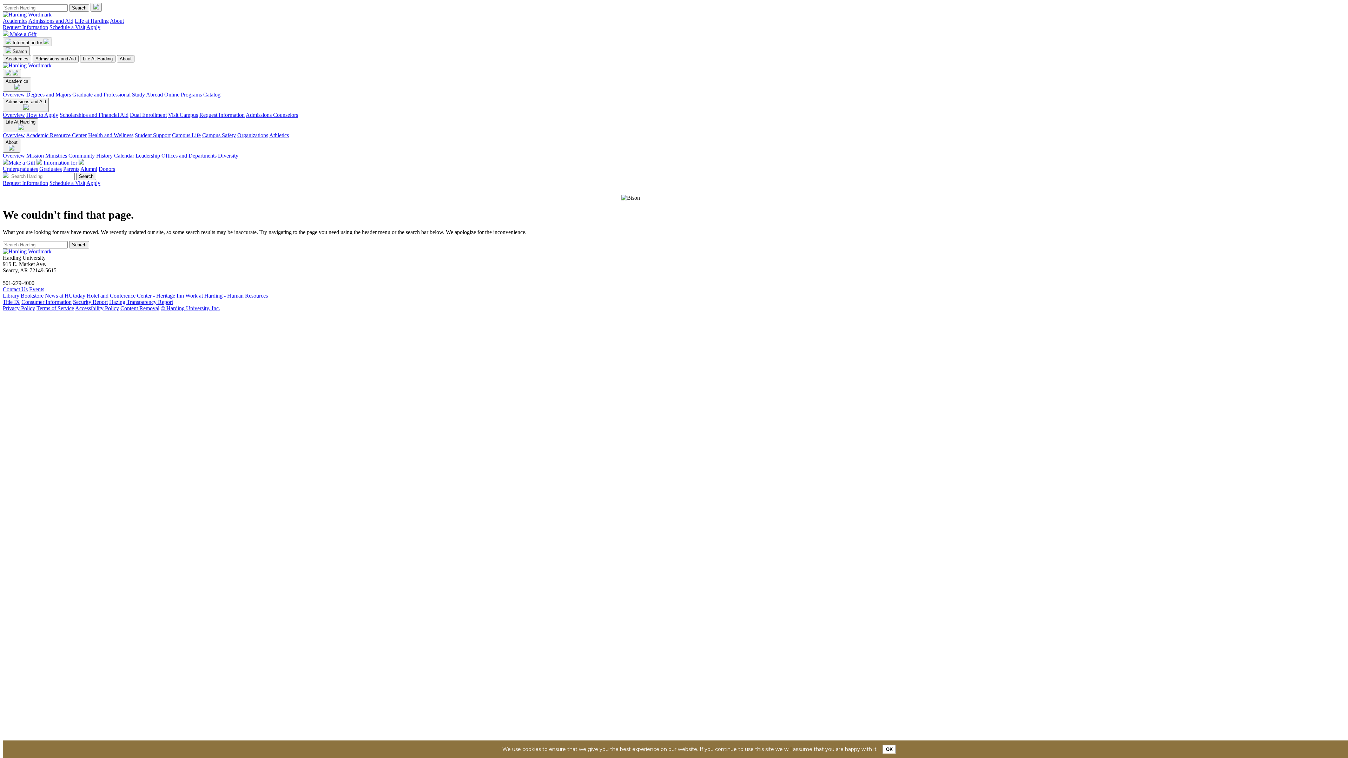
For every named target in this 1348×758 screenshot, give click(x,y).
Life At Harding (98, 58)
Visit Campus (183, 115)
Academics (15, 21)
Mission (35, 156)
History (104, 156)
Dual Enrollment (148, 115)
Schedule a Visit (67, 27)
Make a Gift (23, 34)
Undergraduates (20, 169)
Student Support (153, 135)
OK (889, 749)
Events (36, 289)
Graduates (50, 169)
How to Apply (42, 115)
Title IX (11, 302)
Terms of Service (55, 308)
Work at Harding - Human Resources (226, 296)
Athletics (279, 135)
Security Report (90, 302)
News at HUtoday (65, 296)
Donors (107, 169)
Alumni (88, 169)
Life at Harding (92, 21)
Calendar (124, 156)
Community (81, 156)
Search (20, 51)
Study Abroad (147, 95)
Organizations (252, 135)
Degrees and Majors (48, 95)
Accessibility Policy (97, 308)
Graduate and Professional (101, 95)
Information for (28, 42)
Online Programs (183, 95)
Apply (93, 27)
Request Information (25, 27)
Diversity (228, 156)
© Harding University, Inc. (190, 308)
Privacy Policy (19, 308)
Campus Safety (219, 135)
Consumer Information (46, 302)
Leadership (148, 156)
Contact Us (15, 289)
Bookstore (32, 296)
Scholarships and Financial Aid (94, 115)
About (117, 21)
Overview (14, 95)
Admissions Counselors (272, 115)
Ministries (56, 156)
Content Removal (139, 308)
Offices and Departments (189, 156)
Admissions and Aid (50, 21)
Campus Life (186, 135)
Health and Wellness (110, 135)
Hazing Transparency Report (141, 302)
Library (11, 296)
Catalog (211, 95)
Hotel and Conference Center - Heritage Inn (135, 296)
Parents (71, 169)
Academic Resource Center (56, 135)
